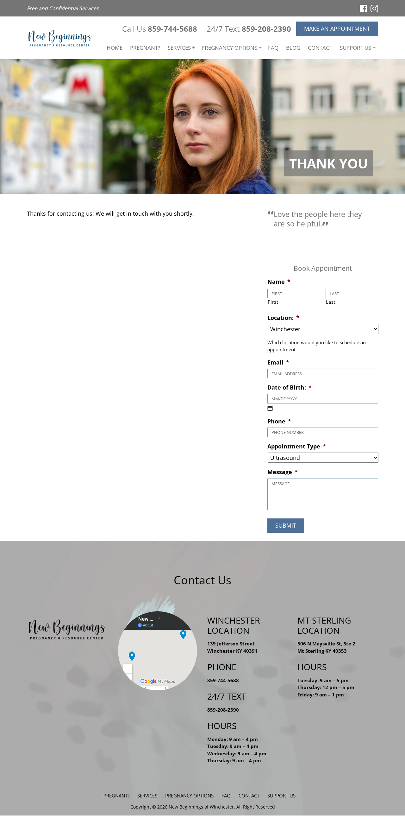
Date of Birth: (289, 387)
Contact (320, 47)
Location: (283, 317)
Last (331, 302)
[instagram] (374, 8)
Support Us (355, 47)
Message (282, 472)
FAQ (273, 47)
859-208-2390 (266, 28)
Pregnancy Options (229, 47)
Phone (279, 421)
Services (179, 47)
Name (278, 281)
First (273, 302)
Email (278, 362)
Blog (293, 47)
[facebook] (363, 8)
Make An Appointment (337, 28)
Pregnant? (145, 47)
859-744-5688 (172, 28)
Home (114, 47)
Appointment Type (296, 446)
